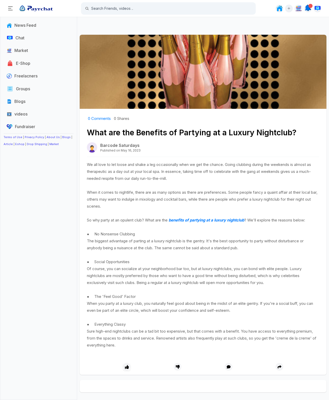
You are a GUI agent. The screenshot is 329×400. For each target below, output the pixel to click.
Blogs (66, 137)
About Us (53, 137)
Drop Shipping (37, 144)
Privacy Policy (34, 137)
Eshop (19, 144)
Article (8, 144)
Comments (99, 118)
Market (54, 144)
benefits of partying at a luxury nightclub (206, 220)
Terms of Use (13, 137)
